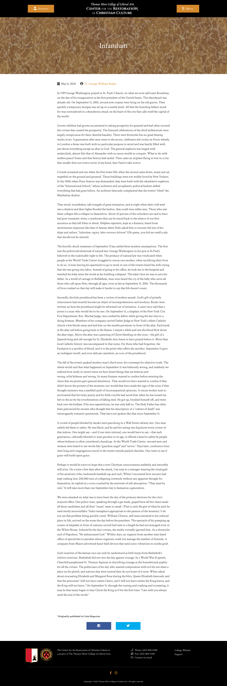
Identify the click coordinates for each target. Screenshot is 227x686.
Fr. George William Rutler (100, 84)
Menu (189, 9)
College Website (183, 650)
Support (43, 9)
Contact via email (143, 657)
